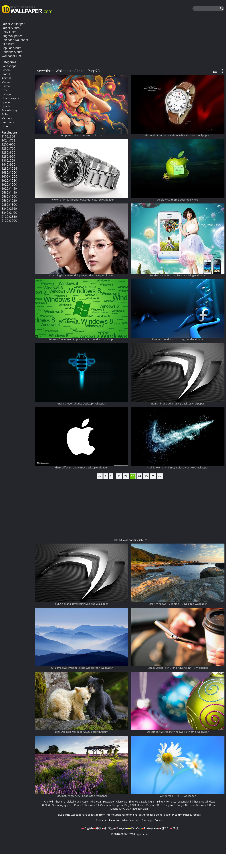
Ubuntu (141, 805)
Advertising (9, 110)
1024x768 (8, 140)
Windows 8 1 (92, 805)
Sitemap (147, 820)
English (88, 828)
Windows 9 (202, 805)
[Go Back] (222, 71)
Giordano (105, 805)
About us (101, 820)
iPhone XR (198, 801)
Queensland (184, 801)
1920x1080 (9, 180)
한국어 (165, 828)
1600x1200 (9, 176)
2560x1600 (9, 196)
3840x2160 (9, 208)
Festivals (8, 122)
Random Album (12, 52)
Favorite (114, 820)
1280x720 (8, 148)
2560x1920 (9, 200)
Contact (159, 820)
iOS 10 (158, 805)
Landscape (9, 66)
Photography (10, 98)
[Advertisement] (130, 43)
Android (48, 801)
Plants (6, 74)
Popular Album (12, 48)
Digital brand (74, 801)
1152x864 (8, 136)
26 (153, 476)
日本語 (109, 828)
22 (125, 476)
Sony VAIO (169, 805)
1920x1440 (9, 188)
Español (136, 828)
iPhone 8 (78, 805)
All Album (8, 44)
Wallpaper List (11, 56)
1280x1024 (9, 168)
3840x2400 (9, 212)
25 (146, 476)
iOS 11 (152, 801)
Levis (144, 801)
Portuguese (151, 828)
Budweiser (109, 801)
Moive (6, 82)
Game (6, 86)
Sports (6, 106)
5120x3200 (9, 220)
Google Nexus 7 (185, 805)
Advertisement (130, 820)
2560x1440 (9, 192)
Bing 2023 (130, 805)
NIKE (48, 805)
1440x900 (8, 164)
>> (159, 476)
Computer (117, 805)
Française (122, 828)
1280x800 (8, 152)
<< (99, 476)
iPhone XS (95, 801)
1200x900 (9, 144)
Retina (150, 805)
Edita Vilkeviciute (166, 801)
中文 (98, 828)
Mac (137, 801)
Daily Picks (9, 32)
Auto (5, 114)
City (4, 90)
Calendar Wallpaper (15, 40)
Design (6, 94)
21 (119, 476)
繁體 (175, 828)
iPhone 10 (59, 801)
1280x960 (8, 156)
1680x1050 (9, 172)
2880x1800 (9, 204)
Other (5, 126)
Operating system (62, 805)
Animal (6, 78)
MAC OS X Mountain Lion (133, 808)
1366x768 (8, 160)
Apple (85, 801)
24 (139, 476)
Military (7, 118)
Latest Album (11, 28)
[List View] (215, 71)
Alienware (121, 801)
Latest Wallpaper (13, 24)
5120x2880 (9, 216)
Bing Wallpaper (12, 36)
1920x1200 (9, 184)
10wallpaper (28, 8)
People (6, 70)
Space (6, 102)
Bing (131, 801)
